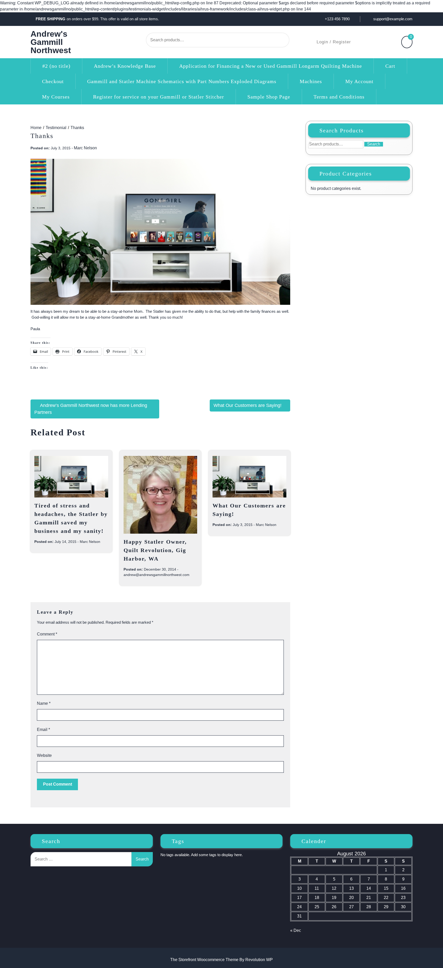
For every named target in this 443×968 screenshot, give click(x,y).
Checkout (53, 81)
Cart (390, 66)
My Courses (56, 97)
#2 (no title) (56, 66)
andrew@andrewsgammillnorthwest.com (156, 575)
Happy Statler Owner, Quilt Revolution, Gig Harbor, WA (155, 550)
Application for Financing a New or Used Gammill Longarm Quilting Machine (270, 66)
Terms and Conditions (339, 97)
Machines (311, 81)
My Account (359, 81)
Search (272, 40)
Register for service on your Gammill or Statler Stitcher (158, 97)
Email (43, 729)
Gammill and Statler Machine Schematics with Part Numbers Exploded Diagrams (181, 81)
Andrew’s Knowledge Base (125, 66)
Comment (47, 634)
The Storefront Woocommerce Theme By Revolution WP (221, 959)
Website (44, 755)
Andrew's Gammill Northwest (51, 42)
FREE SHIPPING (50, 19)
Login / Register (334, 42)
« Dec (295, 930)
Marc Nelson (85, 148)
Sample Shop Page (268, 97)
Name (44, 703)
